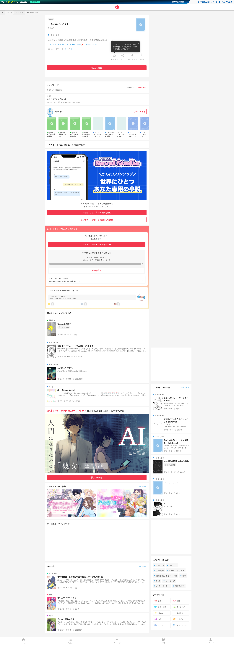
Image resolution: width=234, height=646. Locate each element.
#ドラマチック (60, 410)
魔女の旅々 (178, 585)
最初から (130, 87)
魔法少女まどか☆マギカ (165, 575)
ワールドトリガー (175, 570)
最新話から (142, 87)
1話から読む (96, 67)
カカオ (87, 44)
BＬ (64, 44)
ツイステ (172, 565)
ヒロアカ (159, 565)
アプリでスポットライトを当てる (96, 244)
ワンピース (169, 580)
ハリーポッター (162, 585)
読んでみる (96, 477)
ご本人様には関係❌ (75, 44)
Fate (157, 580)
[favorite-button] (114, 55)
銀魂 (183, 575)
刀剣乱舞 (159, 570)
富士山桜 (51, 28)
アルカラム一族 (54, 44)
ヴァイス (95, 44)
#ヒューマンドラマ (77, 410)
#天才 (49, 410)
